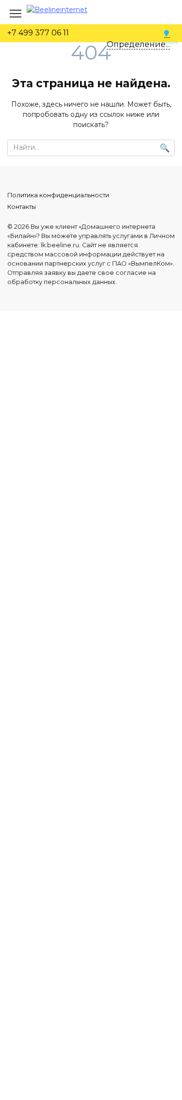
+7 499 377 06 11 (38, 32)
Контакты (21, 206)
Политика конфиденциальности (58, 195)
